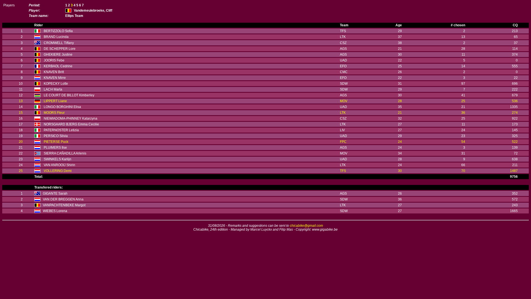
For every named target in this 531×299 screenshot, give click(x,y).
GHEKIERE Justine (58, 54)
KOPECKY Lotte (56, 84)
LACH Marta (53, 89)
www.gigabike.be (325, 229)
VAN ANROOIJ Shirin (59, 165)
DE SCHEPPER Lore (60, 49)
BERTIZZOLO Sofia (58, 31)
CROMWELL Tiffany (59, 43)
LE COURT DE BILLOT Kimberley (69, 95)
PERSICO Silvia (56, 136)
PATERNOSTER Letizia (61, 130)
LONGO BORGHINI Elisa (62, 107)
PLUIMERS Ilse (55, 148)
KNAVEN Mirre (55, 78)
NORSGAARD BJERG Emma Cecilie (71, 124)
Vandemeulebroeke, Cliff (93, 10)
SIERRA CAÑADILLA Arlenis (65, 153)
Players (9, 5)
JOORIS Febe (54, 60)
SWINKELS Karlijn (57, 159)
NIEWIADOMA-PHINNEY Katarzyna (70, 118)
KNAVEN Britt (54, 72)
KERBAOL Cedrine (58, 66)
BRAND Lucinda (56, 37)
